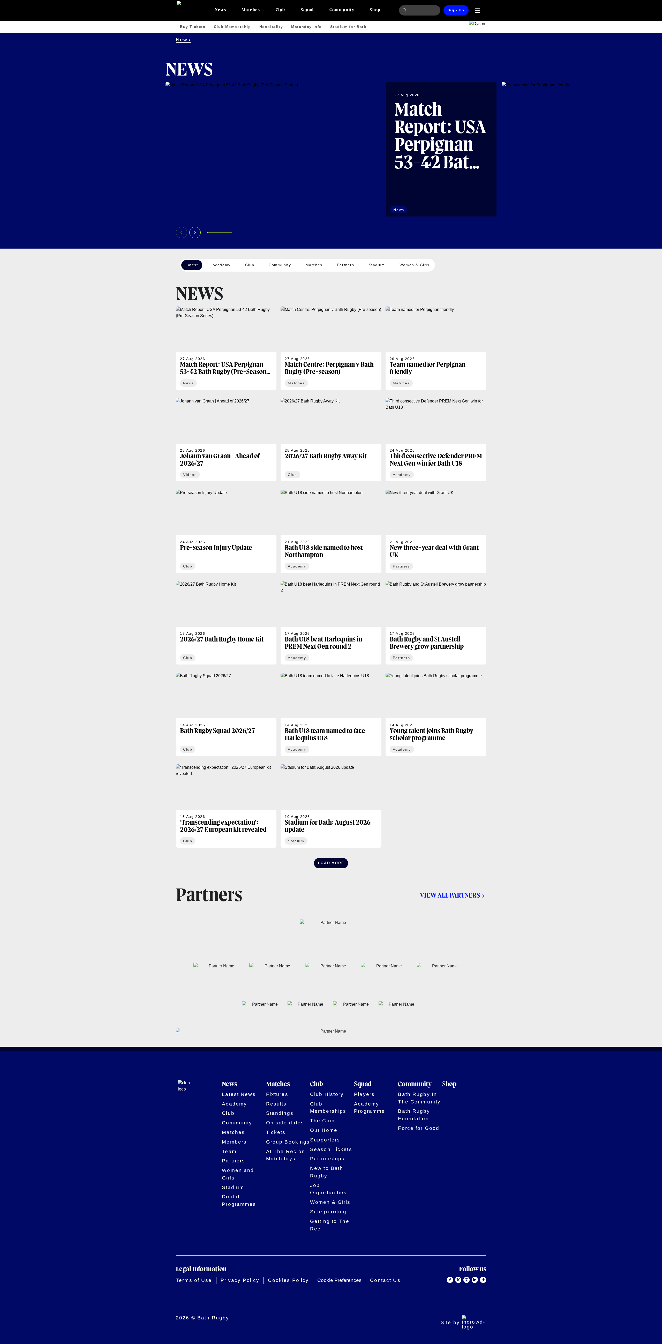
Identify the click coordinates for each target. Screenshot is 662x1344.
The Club (322, 1120)
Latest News (238, 1094)
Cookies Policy (288, 1280)
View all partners (450, 896)
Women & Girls (330, 1202)
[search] (405, 10)
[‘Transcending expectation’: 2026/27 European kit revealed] (226, 806)
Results (276, 1104)
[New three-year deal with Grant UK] (436, 531)
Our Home (323, 1130)
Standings (280, 1113)
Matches (233, 1132)
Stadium (233, 1187)
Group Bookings (288, 1142)
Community (237, 1122)
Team (229, 1151)
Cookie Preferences (339, 1280)
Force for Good (418, 1128)
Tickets (276, 1132)
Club (228, 1113)
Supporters (325, 1140)
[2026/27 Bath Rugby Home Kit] (226, 622)
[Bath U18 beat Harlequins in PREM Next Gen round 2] (331, 622)
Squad (363, 1084)
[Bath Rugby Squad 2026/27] (226, 714)
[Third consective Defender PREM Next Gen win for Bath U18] (436, 439)
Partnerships (327, 1158)
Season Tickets (331, 1149)
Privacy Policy (240, 1280)
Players (364, 1094)
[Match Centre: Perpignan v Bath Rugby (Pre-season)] (331, 348)
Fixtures (277, 1094)
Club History (327, 1094)
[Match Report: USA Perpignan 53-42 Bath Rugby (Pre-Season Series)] (331, 149)
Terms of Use (194, 1280)
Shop (449, 1084)
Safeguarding (328, 1211)
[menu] (477, 10)
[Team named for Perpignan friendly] (436, 348)
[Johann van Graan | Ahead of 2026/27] (226, 439)
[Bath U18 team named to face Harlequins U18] (331, 714)
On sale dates (285, 1122)
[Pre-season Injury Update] (226, 531)
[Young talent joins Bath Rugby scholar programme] (436, 714)
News (183, 39)
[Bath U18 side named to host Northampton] (331, 531)
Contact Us (385, 1280)
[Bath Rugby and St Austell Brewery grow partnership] (436, 622)
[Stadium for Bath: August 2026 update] (331, 806)
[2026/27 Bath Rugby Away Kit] (331, 439)
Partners (233, 1160)
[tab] (220, 10)
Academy (234, 1104)
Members (234, 1142)
